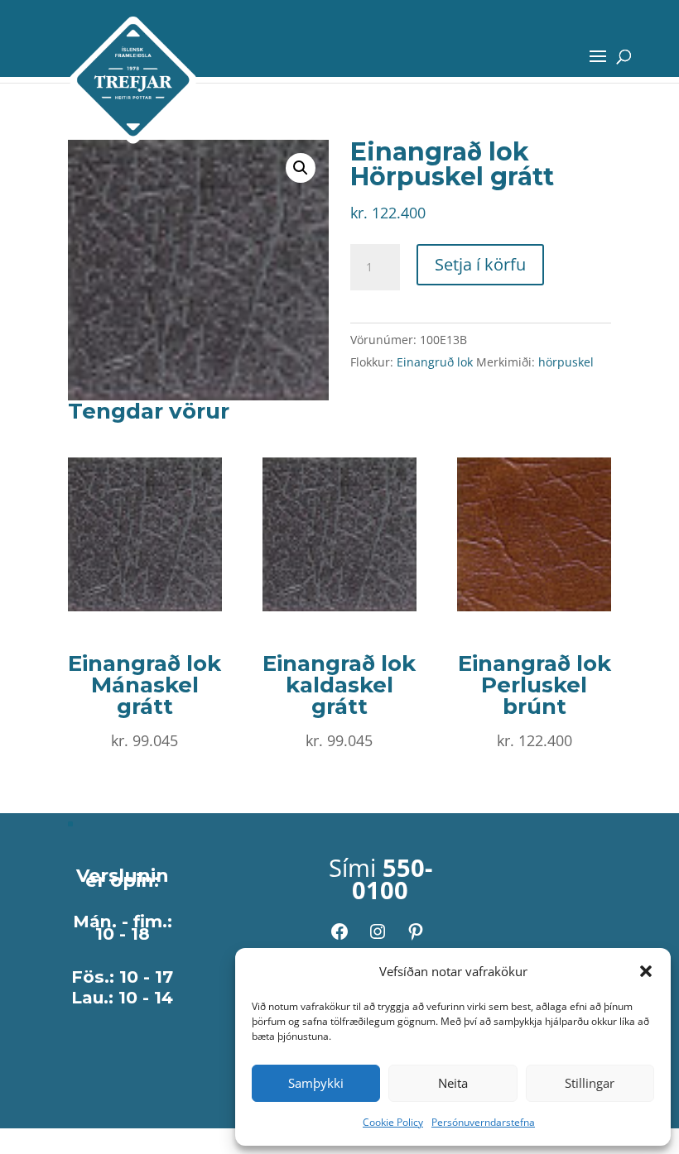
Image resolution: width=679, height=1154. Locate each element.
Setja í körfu (480, 264)
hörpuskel (566, 362)
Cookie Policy (393, 1122)
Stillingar (589, 1083)
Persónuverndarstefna (483, 1122)
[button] (646, 971)
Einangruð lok (435, 362)
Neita (453, 1083)
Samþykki (316, 1083)
